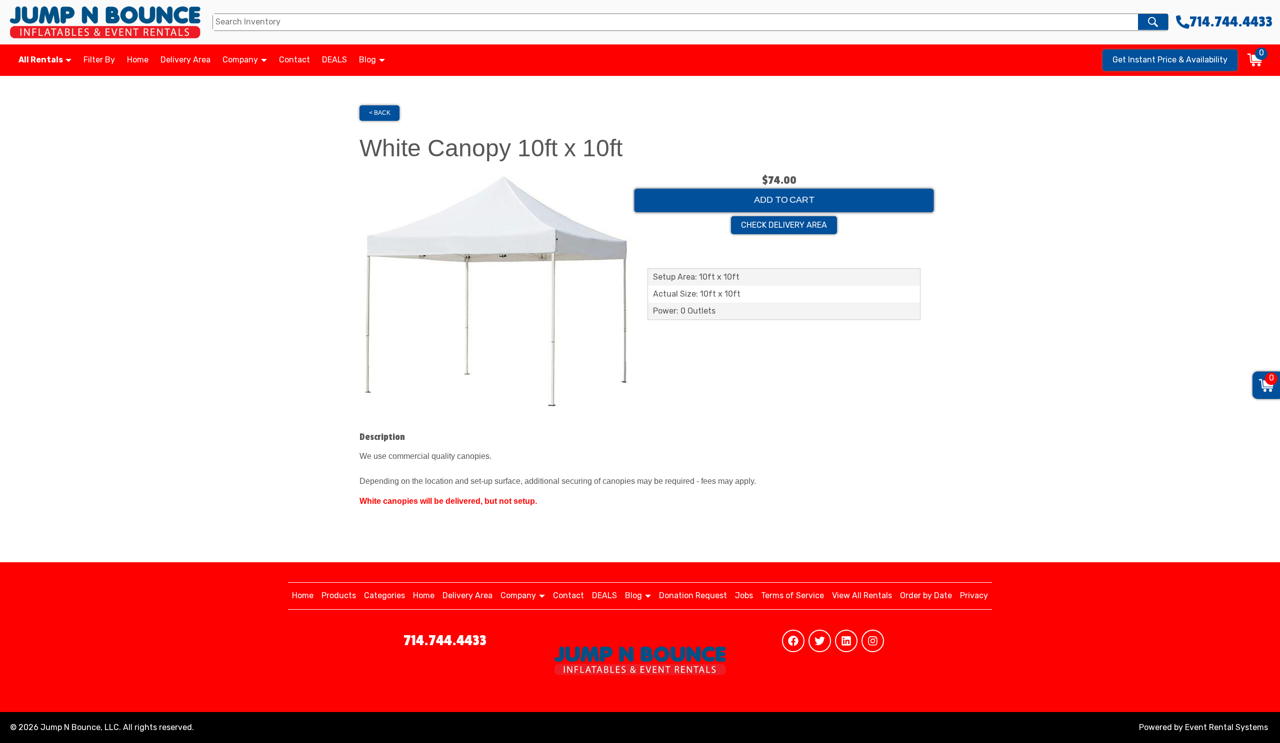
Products (339, 595)
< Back (379, 112)
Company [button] (241, 59)
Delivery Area (185, 59)
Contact (294, 59)
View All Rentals (862, 595)
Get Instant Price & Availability (1170, 59)
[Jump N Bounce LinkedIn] (846, 641)
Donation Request (693, 595)
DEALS (334, 59)
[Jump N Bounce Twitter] (819, 641)
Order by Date (926, 595)
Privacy (974, 595)
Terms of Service (792, 595)
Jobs (744, 595)
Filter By (99, 59)
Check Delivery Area (784, 225)
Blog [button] (368, 59)
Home (137, 59)
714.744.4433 (445, 641)
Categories (384, 595)
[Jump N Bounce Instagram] (873, 641)
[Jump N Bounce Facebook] (793, 641)
